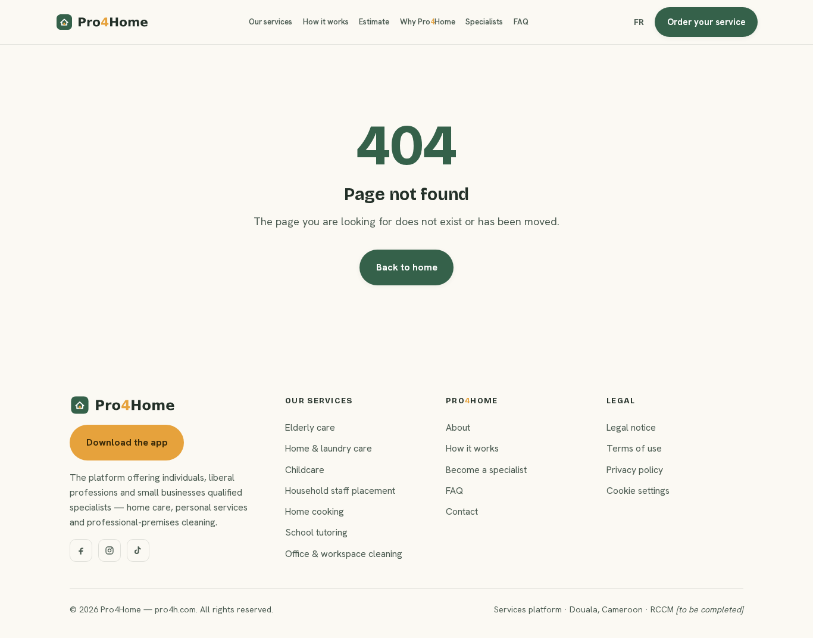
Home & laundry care (328, 448)
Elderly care (310, 427)
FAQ (521, 22)
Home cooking (314, 511)
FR (639, 22)
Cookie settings (638, 490)
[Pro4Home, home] (102, 22)
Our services (270, 22)
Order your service (706, 21)
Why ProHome (427, 22)
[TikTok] (138, 550)
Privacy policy (634, 469)
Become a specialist (486, 469)
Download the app (127, 442)
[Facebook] (81, 550)
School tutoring (316, 532)
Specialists (484, 22)
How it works (326, 22)
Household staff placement (340, 490)
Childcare (304, 469)
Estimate (374, 22)
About (458, 427)
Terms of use (634, 448)
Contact (462, 511)
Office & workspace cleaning (343, 553)
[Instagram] (109, 550)
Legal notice (631, 427)
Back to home (406, 267)
